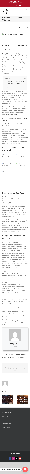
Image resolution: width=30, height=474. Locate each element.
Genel (23, 353)
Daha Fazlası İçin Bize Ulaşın (14, 83)
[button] (3, 399)
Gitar (26, 353)
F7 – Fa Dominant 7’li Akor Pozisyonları (14, 81)
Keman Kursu (7, 420)
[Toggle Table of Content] (23, 78)
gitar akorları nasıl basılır (7, 356)
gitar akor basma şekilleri (16, 354)
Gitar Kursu (6, 416)
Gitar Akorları (5, 354)
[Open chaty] (25, 469)
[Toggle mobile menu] (27, 9)
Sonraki (24, 27)
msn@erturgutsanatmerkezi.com (15, 2)
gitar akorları (24, 354)
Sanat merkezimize (7, 242)
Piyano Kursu (7, 423)
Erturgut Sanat (6, 54)
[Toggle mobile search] (24, 9)
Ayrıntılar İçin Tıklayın (11, 114)
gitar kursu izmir (13, 357)
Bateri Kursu (6, 430)
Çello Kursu (6, 427)
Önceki (19, 27)
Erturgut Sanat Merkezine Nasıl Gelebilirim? (14, 87)
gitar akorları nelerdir (17, 356)
